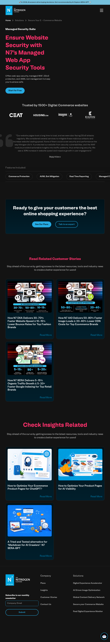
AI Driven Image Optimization (86, 590)
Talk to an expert (67, 224)
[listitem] (17, 115)
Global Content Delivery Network (89, 597)
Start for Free (15, 91)
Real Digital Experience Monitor (88, 611)
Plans (43, 583)
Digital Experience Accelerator (87, 583)
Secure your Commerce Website (88, 604)
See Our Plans (41, 224)
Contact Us (45, 604)
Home (8, 20)
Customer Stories (48, 597)
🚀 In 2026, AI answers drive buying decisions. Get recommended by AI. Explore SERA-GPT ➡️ (55, 2)
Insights (44, 590)
